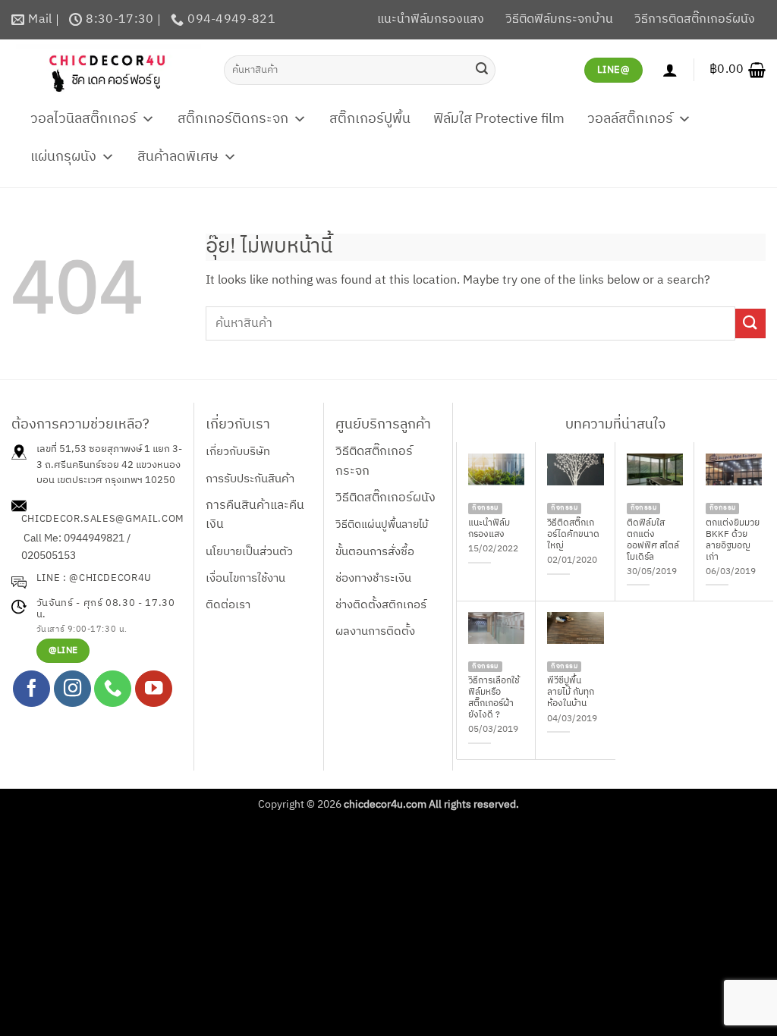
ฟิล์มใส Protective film (499, 119)
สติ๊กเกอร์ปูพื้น (370, 119)
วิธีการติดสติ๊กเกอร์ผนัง (694, 19)
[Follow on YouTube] (153, 689)
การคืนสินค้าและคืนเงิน (255, 515)
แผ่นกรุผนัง (63, 157)
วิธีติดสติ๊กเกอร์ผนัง (385, 498)
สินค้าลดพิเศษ (178, 157)
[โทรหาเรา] (112, 689)
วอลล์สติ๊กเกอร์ (630, 119)
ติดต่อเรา (228, 604)
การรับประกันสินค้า (250, 478)
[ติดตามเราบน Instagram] (72, 689)
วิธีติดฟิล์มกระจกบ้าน (559, 19)
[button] (737, 70)
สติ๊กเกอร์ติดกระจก (233, 119)
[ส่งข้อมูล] (482, 69)
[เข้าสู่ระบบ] (670, 69)
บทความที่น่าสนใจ (615, 424)
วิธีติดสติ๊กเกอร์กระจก (374, 461)
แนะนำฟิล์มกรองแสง (430, 19)
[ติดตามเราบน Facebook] (31, 689)
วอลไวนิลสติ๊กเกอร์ (83, 119)
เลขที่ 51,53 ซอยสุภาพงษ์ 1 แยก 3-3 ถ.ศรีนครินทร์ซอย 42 (109, 456)
